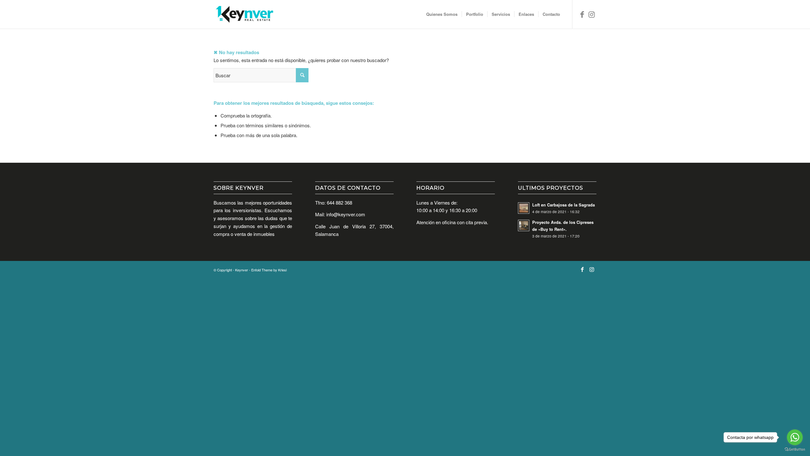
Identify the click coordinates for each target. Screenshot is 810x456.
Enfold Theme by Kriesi (269, 269)
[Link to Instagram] (591, 14)
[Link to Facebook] (582, 14)
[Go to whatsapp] (795, 437)
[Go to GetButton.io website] (795, 449)
